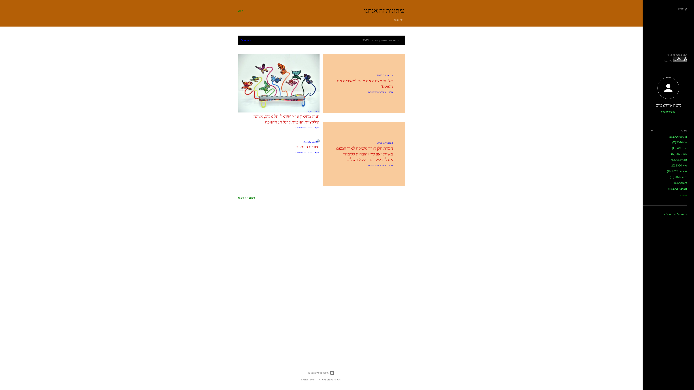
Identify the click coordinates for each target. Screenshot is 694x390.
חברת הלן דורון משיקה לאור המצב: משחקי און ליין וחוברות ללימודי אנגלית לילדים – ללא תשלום (364, 154)
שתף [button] (391, 92)
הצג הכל (246, 40)
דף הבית (398, 19)
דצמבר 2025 (678, 183)
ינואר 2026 (679, 177)
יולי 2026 (680, 142)
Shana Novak (308, 379)
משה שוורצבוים (668, 105)
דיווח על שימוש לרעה (674, 214)
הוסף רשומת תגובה (377, 92)
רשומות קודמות (246, 197)
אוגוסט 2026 (678, 136)
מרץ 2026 (679, 165)
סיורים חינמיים (307, 147)
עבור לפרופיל (668, 112)
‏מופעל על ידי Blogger (318, 372)
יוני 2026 (680, 148)
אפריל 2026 (679, 159)
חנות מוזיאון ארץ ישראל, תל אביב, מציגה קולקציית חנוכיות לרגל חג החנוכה (286, 119)
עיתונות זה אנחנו (384, 10)
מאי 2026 (679, 154)
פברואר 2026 (677, 171)
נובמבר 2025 (678, 188)
